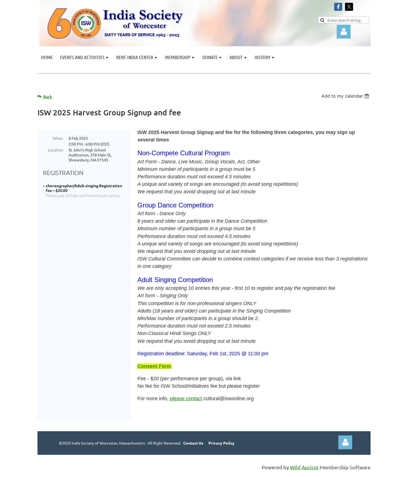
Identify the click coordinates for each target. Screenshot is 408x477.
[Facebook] (338, 7)
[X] (349, 7)
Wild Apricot (304, 467)
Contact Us (193, 442)
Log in (345, 442)
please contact (186, 398)
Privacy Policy (221, 442)
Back (47, 96)
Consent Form (154, 366)
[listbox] (346, 96)
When (58, 138)
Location (55, 149)
